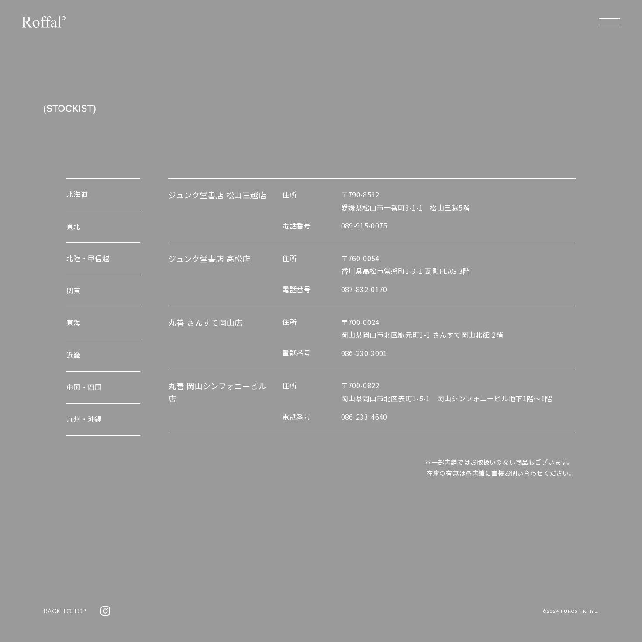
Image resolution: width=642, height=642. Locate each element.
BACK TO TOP (65, 611)
